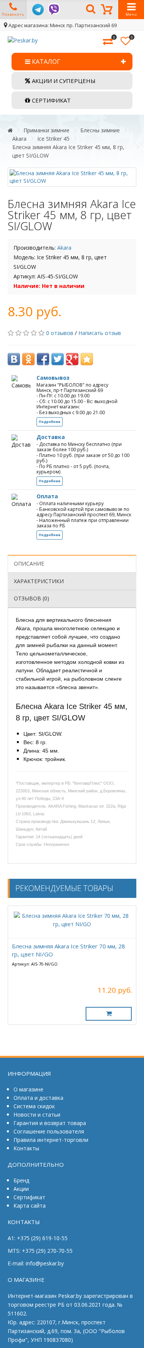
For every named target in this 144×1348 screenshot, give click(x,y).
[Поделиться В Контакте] (14, 359)
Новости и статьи (36, 1114)
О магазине (28, 1089)
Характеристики (39, 581)
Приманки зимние (46, 130)
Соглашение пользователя (48, 1131)
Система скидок (34, 1106)
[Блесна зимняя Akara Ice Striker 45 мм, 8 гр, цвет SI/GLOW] (72, 177)
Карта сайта (29, 1205)
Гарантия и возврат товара (49, 1123)
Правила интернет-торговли (50, 1139)
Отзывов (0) (31, 598)
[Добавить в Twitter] (57, 359)
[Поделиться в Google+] (72, 359)
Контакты (26, 1148)
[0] (108, 41)
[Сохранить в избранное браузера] (87, 359)
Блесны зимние (100, 130)
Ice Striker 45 (53, 138)
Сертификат (29, 1197)
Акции (21, 1188)
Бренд (21, 1180)
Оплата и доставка (38, 1097)
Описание (29, 563)
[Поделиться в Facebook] (43, 359)
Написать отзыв (99, 333)
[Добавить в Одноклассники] (28, 359)
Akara (19, 138)
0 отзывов (59, 333)
